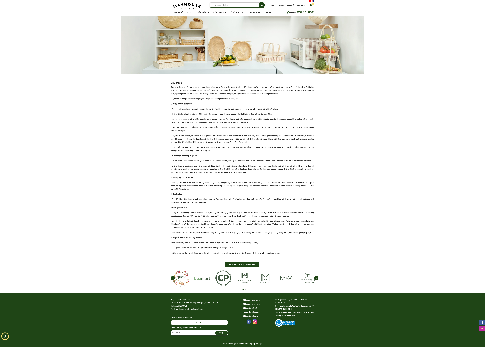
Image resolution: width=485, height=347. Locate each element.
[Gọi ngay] (5, 336)
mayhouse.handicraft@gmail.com (189, 309)
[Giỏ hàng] (311, 5)
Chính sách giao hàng (251, 300)
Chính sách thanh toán (251, 304)
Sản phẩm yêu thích (278, 5)
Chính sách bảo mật (250, 316)
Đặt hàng (199, 322)
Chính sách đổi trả (250, 308)
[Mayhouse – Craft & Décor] (187, 6)
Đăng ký (222, 333)
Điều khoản (176, 82)
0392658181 (305, 12)
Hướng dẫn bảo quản (251, 312)
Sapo (260, 344)
